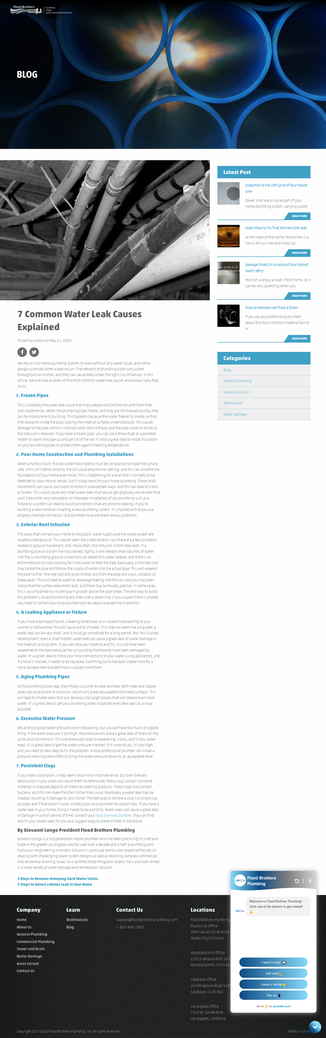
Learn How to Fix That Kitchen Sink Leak (276, 228)
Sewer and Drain (236, 392)
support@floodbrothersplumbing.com (146, 919)
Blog (227, 370)
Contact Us (25, 971)
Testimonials (233, 403)
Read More (299, 216)
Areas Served (28, 963)
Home (22, 919)
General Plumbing (237, 381)
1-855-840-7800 (130, 927)
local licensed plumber (113, 815)
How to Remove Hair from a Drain (271, 307)
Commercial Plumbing (35, 941)
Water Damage (235, 414)
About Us (24, 927)
